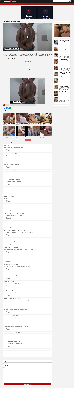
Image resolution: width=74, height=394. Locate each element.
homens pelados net (28, 72)
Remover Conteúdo (40, 389)
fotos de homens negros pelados (27, 69)
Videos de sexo (59, 3)
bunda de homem (34, 55)
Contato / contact (33, 389)
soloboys (52, 3)
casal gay (18, 105)
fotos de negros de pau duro (27, 63)
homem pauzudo (28, 74)
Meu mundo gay (46, 3)
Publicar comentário (27, 384)
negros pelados (28, 61)
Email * (8, 365)
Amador (8, 3)
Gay (21, 105)
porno (24, 105)
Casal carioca (12, 105)
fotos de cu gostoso (28, 67)
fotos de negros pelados (28, 65)
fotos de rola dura (27, 71)
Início (4, 3)
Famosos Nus (20, 3)
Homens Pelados (34, 3)
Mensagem (6, 369)
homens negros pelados (28, 76)
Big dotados (14, 3)
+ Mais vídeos (27, 139)
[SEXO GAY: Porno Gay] (9, 2)
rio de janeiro (29, 105)
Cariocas (7, 105)
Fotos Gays (27, 3)
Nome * (4, 361)
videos (34, 105)
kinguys (40, 3)
